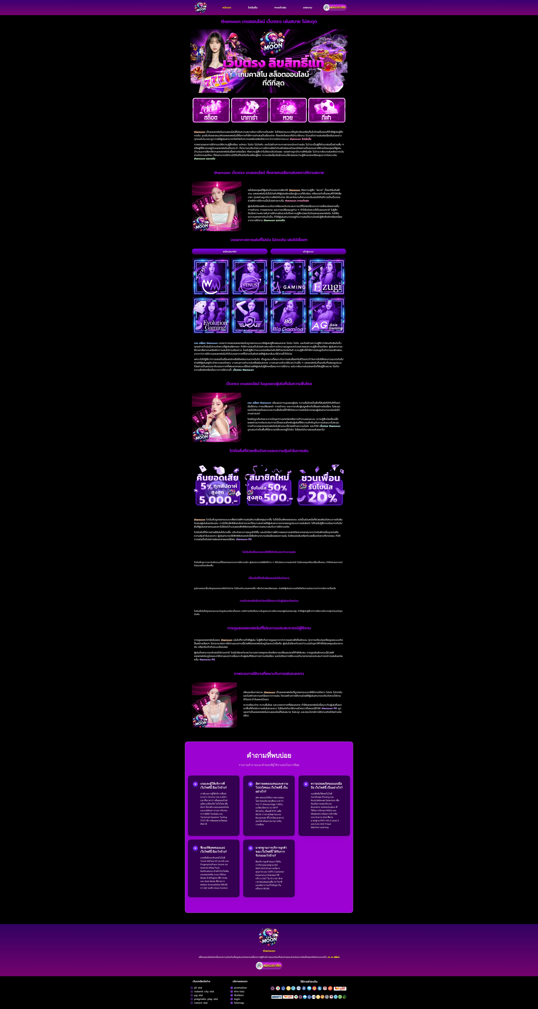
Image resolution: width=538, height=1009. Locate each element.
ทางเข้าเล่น (280, 8)
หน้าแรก (226, 8)
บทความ (307, 8)
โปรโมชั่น (252, 8)
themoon (269, 951)
